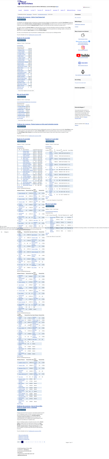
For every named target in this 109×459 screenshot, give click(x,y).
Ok (1, 232)
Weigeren (6, 232)
